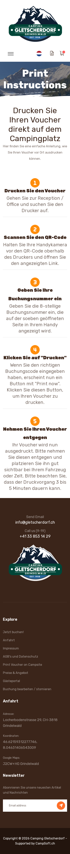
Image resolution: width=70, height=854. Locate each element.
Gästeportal (11, 681)
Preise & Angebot (15, 673)
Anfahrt (9, 640)
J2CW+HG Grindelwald (21, 764)
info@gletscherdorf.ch (35, 522)
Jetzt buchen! (13, 632)
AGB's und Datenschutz (20, 656)
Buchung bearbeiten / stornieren (27, 689)
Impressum (11, 648)
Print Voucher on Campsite (22, 665)
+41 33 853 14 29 (35, 536)
